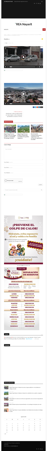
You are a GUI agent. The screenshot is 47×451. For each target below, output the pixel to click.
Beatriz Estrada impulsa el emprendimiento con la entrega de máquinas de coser (25, 404)
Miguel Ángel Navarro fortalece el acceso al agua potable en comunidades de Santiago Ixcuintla (10, 136)
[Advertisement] (23, 11)
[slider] (22, 103)
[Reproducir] (5, 66)
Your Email (8, 167)
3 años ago (36, 338)
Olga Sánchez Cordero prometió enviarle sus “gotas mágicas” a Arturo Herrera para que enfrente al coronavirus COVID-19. (14, 115)
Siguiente (41, 239)
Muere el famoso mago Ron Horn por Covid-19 (21, 1)
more (41, 107)
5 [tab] (23, 265)
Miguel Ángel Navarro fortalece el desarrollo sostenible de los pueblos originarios (23, 136)
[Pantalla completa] (41, 66)
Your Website (8, 172)
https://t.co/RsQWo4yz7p (9, 338)
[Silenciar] (39, 66)
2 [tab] (19, 265)
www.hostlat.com (14, 446)
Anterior (5, 239)
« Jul (5, 433)
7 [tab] (26, 265)
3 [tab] (20, 265)
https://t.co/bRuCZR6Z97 (20, 338)
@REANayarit (29, 338)
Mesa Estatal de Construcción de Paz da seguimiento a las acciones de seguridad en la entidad (36, 136)
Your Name (8, 162)
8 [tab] (27, 265)
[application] (23, 57)
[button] (23, 57)
